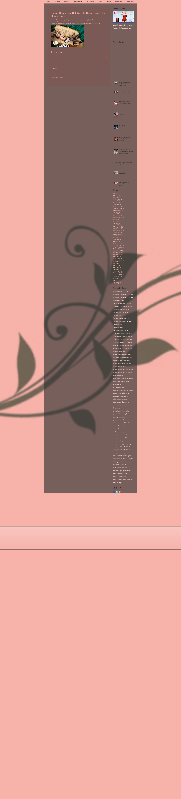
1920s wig (126, 291)
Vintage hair (128, 345)
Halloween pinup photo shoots (122, 321)
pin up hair (116, 470)
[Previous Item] (116, 16)
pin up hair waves (125, 470)
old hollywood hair (118, 462)
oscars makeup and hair (120, 465)
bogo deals (126, 360)
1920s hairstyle (117, 291)
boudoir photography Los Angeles (123, 369)
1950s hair (116, 297)
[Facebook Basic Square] (114, 492)
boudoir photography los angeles (122, 372)
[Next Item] (131, 16)
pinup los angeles (118, 482)
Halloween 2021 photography (121, 312)
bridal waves (116, 381)
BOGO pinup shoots (118, 300)
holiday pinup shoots (119, 429)
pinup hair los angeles (119, 477)
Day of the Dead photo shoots (122, 303)
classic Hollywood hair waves (121, 393)
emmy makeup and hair (120, 405)
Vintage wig (128, 348)
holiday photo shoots (119, 426)
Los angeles (116, 339)
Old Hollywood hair (126, 339)
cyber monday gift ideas (120, 399)
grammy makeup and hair (120, 417)
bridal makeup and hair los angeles (123, 378)
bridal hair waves (118, 375)
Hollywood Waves (118, 324)
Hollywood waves (118, 327)
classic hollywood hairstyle (120, 396)
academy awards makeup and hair (123, 354)
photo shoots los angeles (120, 468)
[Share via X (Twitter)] (56, 52)
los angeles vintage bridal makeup (123, 450)
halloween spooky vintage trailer (122, 423)
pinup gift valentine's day (120, 474)
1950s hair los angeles (126, 297)
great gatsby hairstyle (119, 420)
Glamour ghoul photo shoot (121, 309)
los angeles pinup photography (122, 444)
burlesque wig (117, 384)
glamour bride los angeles (120, 414)
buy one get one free (119, 387)
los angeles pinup (118, 441)
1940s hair (116, 294)
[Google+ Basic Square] (120, 492)
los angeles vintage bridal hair (121, 447)
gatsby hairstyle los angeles (121, 411)
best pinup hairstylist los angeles (122, 357)
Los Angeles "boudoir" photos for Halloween (123, 333)
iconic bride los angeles (119, 432)
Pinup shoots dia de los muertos (122, 342)
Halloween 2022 (117, 315)
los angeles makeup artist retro (122, 435)
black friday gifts (117, 360)
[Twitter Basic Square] (117, 492)
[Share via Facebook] (52, 52)
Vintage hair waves (118, 348)
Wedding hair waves (119, 351)
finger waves (116, 408)
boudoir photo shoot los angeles (122, 363)
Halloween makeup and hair (121, 318)
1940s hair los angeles (126, 294)
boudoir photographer (119, 366)
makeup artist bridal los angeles (122, 456)
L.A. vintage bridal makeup (120, 330)
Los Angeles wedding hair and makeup (123, 336)
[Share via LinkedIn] (61, 52)
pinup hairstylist (127, 479)
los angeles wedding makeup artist (123, 453)
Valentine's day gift (118, 345)
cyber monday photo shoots (121, 402)
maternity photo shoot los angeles (123, 459)
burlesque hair (125, 381)
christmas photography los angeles (123, 390)
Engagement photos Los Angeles (122, 306)
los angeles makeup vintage (121, 438)
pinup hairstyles (117, 479)
